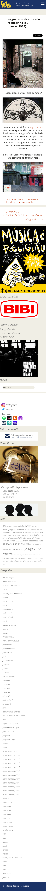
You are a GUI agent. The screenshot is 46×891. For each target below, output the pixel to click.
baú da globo (8, 613)
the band (30, 558)
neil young (11, 541)
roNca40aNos (8, 822)
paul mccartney (34, 544)
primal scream (11, 549)
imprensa (6, 684)
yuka (4, 564)
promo (5, 743)
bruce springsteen (10, 529)
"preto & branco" (9, 581)
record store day (17, 555)
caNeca (21, 529)
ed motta (28, 532)
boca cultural (8, 617)
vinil (4, 869)
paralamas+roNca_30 (11, 727)
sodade (5, 842)
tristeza (5, 854)
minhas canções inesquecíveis (14, 716)
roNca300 (6, 818)
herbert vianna (21, 535)
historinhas (11, 202)
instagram (6, 692)
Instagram (11, 405)
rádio (5, 747)
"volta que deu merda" (11, 585)
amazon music (8, 601)
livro (4, 708)
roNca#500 (7, 810)
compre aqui (7, 337)
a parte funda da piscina (12, 593)
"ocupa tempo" (8, 577)
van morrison (38, 561)
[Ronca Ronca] (6, 4)
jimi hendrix (38, 535)
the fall (35, 558)
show (5, 838)
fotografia (34, 199)
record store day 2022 (11, 787)
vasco (5, 861)
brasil (5, 621)
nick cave (18, 541)
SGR (4, 834)
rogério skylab (18, 558)
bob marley (35, 526)
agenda (5, 597)
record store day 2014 (11, 755)
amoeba (6, 605)
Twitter (9, 409)
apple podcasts (8, 609)
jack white (30, 535)
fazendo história (9, 648)
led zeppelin (14, 538)
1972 (5, 589)
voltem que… (7, 873)
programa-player (9, 739)
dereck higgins (20, 532)
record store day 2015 (11, 759)
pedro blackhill (8, 731)
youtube (6, 877)
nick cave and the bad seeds (32, 541)
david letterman (8, 637)
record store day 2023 (11, 790)
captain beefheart (9, 625)
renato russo (26, 555)
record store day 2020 (11, 779)
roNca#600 (7, 814)
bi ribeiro (14, 526)
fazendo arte (7, 645)
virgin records (36, 127)
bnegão (19, 526)
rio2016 (6, 798)
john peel (6, 538)
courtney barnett (30, 530)
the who (23, 561)
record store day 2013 (11, 751)
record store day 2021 (11, 783)
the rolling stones (12, 561)
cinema (5, 629)
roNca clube (7, 802)
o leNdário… (11, 211)
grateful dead (12, 535)
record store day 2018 (11, 771)
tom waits (30, 561)
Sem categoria (8, 826)
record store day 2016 (11, 763)
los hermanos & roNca (11, 712)
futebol (5, 668)
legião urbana (23, 538)
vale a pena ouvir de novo (12, 858)
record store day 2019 (11, 775)
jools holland (8, 700)
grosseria (6, 672)
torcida (5, 850)
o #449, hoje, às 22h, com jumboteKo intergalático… (23, 217)
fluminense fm (8, 660)
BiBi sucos (7, 526)
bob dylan (26, 525)
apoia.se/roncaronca (24, 5)
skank (24, 558)
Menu (42, 4)
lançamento (7, 704)
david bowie (10, 532)
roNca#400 (7, 806)
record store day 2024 (11, 794)
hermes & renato (9, 676)
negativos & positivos (11, 723)
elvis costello (35, 532)
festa (4, 656)
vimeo (5, 865)
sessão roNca (8, 830)
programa (20, 549)
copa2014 (6, 633)
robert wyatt (34, 555)
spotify (5, 846)
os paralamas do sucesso (16, 543)
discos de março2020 (11, 641)
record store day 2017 (11, 767)
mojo (5, 719)
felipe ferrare (7, 652)
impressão (6, 688)
